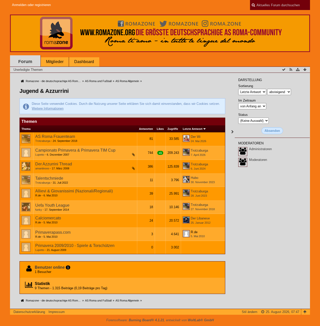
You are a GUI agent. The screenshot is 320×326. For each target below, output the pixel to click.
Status (243, 115)
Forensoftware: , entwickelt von (160, 320)
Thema (26, 128)
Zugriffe (173, 128)
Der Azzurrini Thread (53, 164)
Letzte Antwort (192, 128)
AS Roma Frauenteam (55, 136)
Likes (160, 128)
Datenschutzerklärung (29, 312)
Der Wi (195, 137)
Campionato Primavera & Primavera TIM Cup (75, 150)
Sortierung (245, 86)
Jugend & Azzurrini (44, 91)
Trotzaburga (42, 140)
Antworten (146, 128)
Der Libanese (200, 218)
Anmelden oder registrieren (31, 5)
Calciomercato (48, 218)
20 (127, 169)
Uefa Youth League (52, 205)
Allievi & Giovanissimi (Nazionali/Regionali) (74, 191)
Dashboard (84, 62)
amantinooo (42, 168)
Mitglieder (55, 62)
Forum (25, 61)
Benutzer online (50, 267)
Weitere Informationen (48, 108)
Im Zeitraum (247, 100)
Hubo (194, 178)
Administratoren (260, 149)
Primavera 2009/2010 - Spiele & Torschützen (74, 245)
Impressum (56, 312)
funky (38, 209)
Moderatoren (258, 160)
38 (127, 155)
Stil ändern (249, 312)
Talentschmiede (49, 178)
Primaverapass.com (52, 232)
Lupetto (39, 154)
